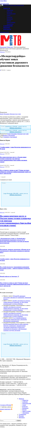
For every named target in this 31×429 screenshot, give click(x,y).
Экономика (10, 24)
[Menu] (0, 5)
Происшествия (11, 13)
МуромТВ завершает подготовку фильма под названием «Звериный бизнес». (17, 297)
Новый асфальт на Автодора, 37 (9, 276)
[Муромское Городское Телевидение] (13, 5)
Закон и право (11, 22)
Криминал (10, 19)
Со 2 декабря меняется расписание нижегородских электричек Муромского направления (15, 319)
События (9, 12)
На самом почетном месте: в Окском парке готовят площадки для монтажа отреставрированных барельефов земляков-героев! (13, 159)
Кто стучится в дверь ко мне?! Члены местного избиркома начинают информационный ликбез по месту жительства (15, 172)
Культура (9, 17)
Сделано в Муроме (5, 405)
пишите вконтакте (5, 409)
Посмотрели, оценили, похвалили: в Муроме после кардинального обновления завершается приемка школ (15, 251)
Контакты (7, 29)
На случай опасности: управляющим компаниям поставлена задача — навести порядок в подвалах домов (15, 268)
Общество (10, 10)
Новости (6, 8)
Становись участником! (10, 137)
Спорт (9, 15)
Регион (9, 20)
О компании (8, 26)
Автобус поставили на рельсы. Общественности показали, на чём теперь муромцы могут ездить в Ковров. (16, 302)
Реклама (6, 27)
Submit (18, 420)
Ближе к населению (9, 135)
